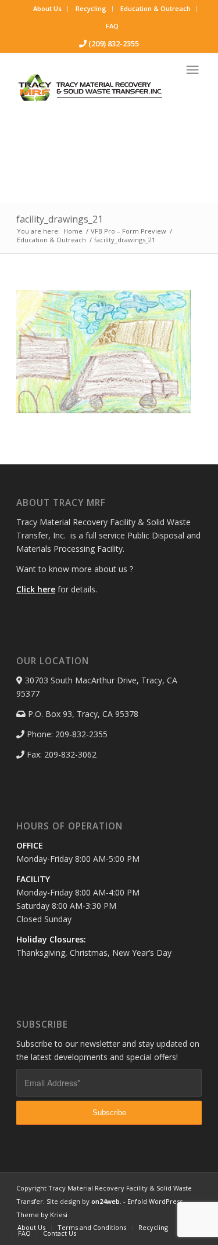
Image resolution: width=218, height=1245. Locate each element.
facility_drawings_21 (59, 219)
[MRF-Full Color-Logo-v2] (90, 88)
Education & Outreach (155, 8)
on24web (105, 1201)
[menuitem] (47, 9)
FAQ (112, 25)
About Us (47, 8)
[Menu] (192, 69)
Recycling (91, 8)
